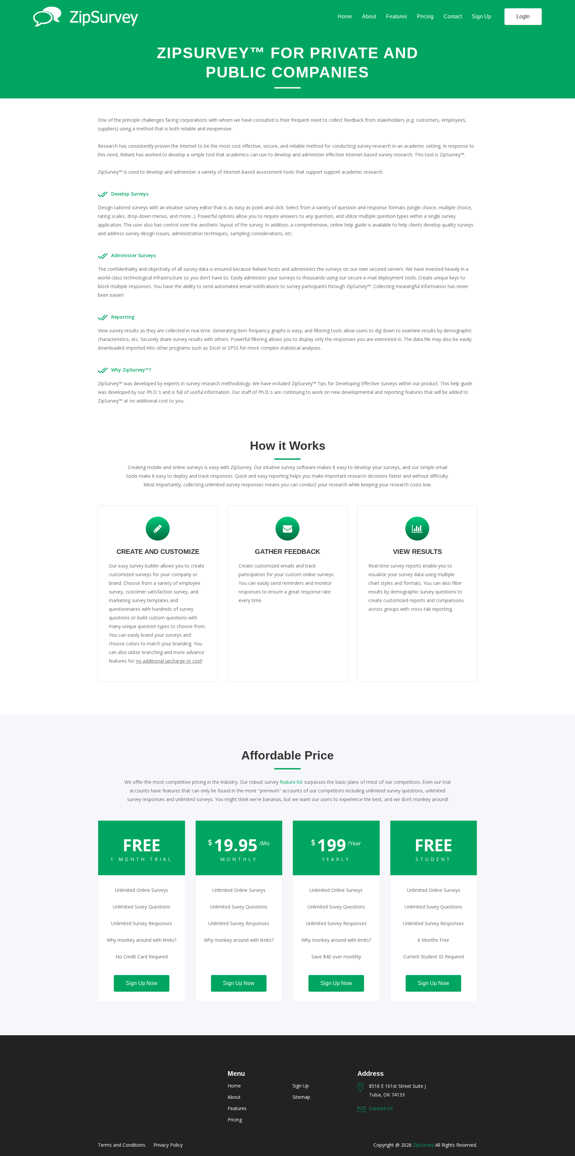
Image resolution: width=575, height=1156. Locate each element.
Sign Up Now (141, 983)
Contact (453, 16)
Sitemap (301, 1097)
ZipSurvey (423, 1145)
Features (396, 16)
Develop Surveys (129, 194)
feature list (291, 782)
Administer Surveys (133, 255)
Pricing (425, 16)
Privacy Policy (168, 1145)
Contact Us (381, 1108)
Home (345, 16)
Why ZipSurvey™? (131, 370)
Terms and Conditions (121, 1145)
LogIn (523, 16)
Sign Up (481, 16)
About (369, 16)
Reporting (122, 317)
